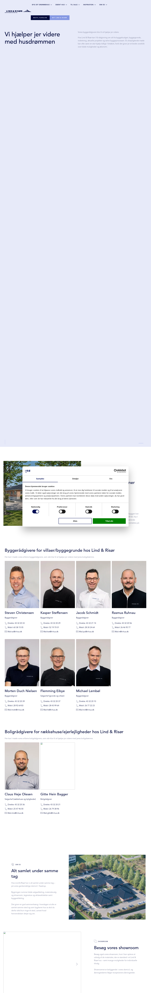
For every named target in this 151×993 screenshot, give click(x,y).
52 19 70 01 (54, 627)
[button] (77, 964)
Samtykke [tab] (40, 479)
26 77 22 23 (90, 705)
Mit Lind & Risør (59, 18)
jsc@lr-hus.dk (88, 631)
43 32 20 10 (91, 701)
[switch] (62, 511)
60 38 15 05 (18, 627)
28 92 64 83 (18, 705)
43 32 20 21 (55, 804)
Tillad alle (109, 521)
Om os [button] (102, 5)
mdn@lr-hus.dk (18, 710)
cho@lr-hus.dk (17, 813)
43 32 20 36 (20, 804)
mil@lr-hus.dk (88, 710)
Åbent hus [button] (60, 5)
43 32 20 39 (20, 701)
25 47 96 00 (18, 809)
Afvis (75, 521)
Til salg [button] (74, 5)
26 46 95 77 (125, 627)
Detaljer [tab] (75, 479)
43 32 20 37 (55, 701)
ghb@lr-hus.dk (53, 813)
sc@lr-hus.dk (17, 631)
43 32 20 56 (127, 623)
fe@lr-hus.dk (52, 710)
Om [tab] (110, 479)
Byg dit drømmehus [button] (41, 5)
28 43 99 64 (54, 705)
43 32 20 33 (20, 623)
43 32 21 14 (91, 623)
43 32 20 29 (55, 623)
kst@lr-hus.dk (52, 631)
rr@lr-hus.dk (124, 631)
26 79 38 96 (54, 809)
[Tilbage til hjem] (18, 11)
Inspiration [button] (88, 5)
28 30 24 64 (90, 627)
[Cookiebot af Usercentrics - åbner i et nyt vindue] (115, 471)
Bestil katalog (40, 18)
